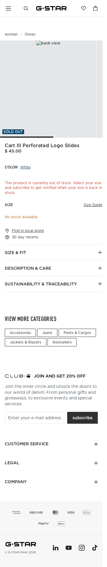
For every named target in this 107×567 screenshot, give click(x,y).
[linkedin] (56, 548)
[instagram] (82, 548)
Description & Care (28, 268)
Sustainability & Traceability (41, 284)
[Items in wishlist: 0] (83, 8)
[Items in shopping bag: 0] (95, 8)
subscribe (82, 417)
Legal (12, 462)
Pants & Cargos (77, 332)
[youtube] (69, 548)
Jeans (47, 332)
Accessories (20, 332)
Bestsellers (62, 342)
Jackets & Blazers (25, 342)
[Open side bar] (8, 8)
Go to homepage (51, 8)
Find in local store (28, 230)
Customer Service (26, 443)
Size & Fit (15, 252)
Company (16, 481)
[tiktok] (95, 548)
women (11, 34)
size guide (93, 205)
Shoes (30, 34)
